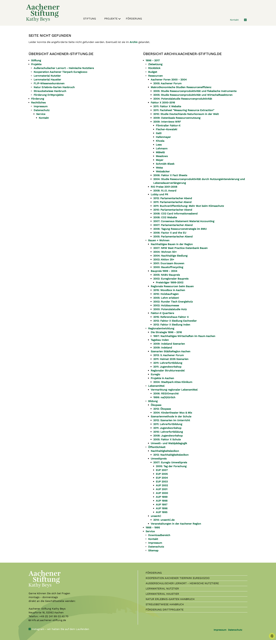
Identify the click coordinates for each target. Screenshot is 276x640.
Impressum (220, 630)
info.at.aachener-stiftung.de (48, 620)
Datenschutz (235, 630)
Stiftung (89, 18)
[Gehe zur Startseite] (42, 12)
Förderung (134, 18)
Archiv (134, 42)
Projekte (111, 18)
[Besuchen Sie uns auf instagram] (243, 20)
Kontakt (234, 20)
